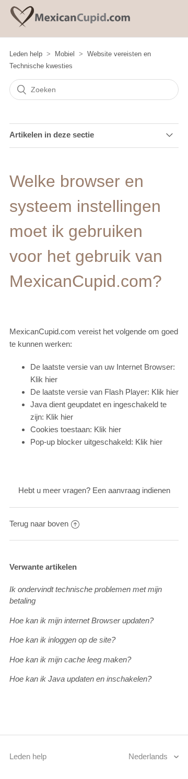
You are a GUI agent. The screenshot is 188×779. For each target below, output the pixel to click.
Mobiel (65, 54)
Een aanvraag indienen (131, 490)
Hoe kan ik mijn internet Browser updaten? (81, 620)
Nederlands (149, 756)
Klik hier (43, 379)
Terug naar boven (38, 523)
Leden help (25, 54)
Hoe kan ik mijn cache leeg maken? (70, 659)
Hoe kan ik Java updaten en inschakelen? (80, 678)
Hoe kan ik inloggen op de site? (62, 639)
